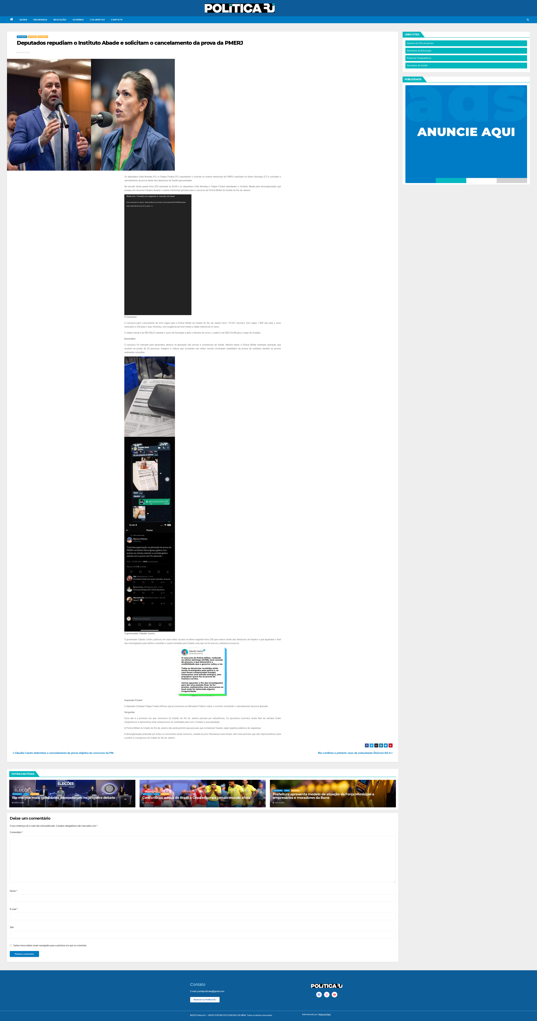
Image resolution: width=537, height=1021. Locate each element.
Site (12, 927)
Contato (117, 19)
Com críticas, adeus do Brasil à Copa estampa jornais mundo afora (196, 798)
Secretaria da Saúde (417, 65)
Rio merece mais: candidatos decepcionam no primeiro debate (63, 798)
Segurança (40, 19)
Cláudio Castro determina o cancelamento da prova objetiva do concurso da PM (63, 752)
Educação (59, 19)
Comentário (16, 832)
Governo (78, 19)
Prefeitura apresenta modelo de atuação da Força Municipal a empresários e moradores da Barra (323, 796)
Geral (26, 794)
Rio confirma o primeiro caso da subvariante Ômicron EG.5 (354, 752)
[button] (528, 19)
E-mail (14, 909)
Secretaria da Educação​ (419, 50)
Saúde (23, 19)
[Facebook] (319, 994)
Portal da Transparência (419, 58)
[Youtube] (334, 994)
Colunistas (97, 19)
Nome (13, 891)
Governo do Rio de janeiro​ (420, 43)
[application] (157, 254)
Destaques (22, 36)
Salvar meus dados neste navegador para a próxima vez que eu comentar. (50, 945)
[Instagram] (327, 994)
